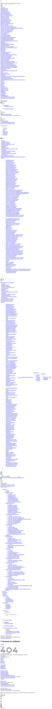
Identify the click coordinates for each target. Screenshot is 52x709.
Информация (3, 668)
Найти (2, 695)
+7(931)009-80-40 (4, 95)
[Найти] (2, 6)
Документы (3, 666)
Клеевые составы (12, 494)
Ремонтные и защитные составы (15, 560)
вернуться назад (5, 657)
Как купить (8, 598)
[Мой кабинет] (1, 473)
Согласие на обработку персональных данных (10, 676)
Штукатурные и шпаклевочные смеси (16, 545)
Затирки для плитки (12, 505)
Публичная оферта (5, 674)
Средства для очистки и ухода (14, 516)
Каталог (7, 491)
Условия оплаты (4, 670)
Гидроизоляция (11, 527)
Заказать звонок (9, 633)
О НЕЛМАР (3, 665)
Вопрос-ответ (3, 681)
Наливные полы (11, 538)
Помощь (2, 678)
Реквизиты (3, 667)
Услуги (2, 660)
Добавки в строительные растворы (15, 571)
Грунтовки (10, 551)
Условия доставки (4, 671)
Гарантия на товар (4, 673)
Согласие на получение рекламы (8, 677)
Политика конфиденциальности (7, 675)
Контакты (3, 661)
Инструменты (11, 578)
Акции (2, 659)
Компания (8, 605)
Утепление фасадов (12, 564)
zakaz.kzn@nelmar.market (6, 114)
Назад (8, 490)
